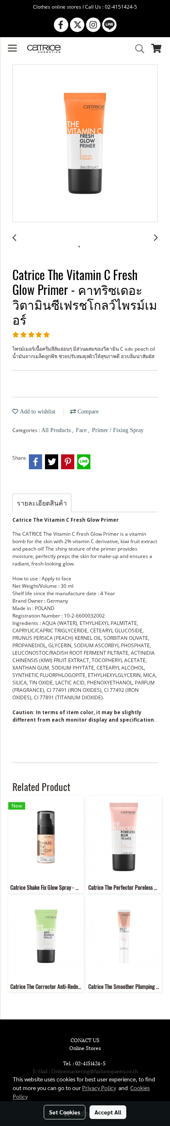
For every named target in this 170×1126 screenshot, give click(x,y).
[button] (137, 48)
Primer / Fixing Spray (118, 430)
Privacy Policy (99, 1087)
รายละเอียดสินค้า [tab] (42, 503)
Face (82, 430)
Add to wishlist (36, 412)
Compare (87, 412)
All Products (56, 430)
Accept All (107, 1112)
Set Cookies (64, 1112)
